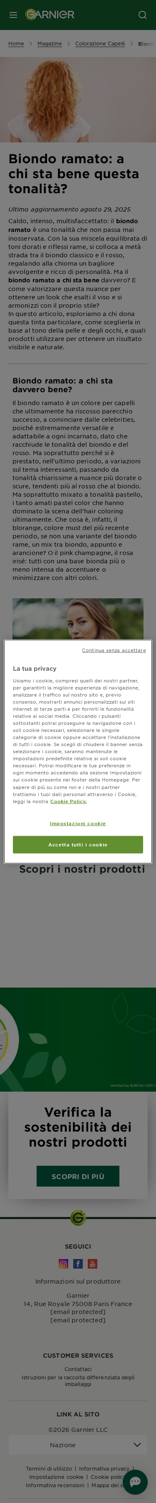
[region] (78, 752)
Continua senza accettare (114, 650)
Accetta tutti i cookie (78, 844)
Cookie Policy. (68, 801)
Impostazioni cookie (78, 823)
